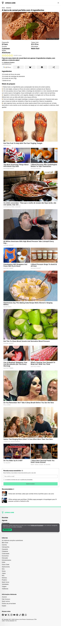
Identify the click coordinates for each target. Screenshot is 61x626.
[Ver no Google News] (7, 67)
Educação (5, 558)
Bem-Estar (5, 542)
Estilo (3, 562)
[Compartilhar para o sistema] (53, 67)
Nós (3, 575)
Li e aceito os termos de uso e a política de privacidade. (19, 479)
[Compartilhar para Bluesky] (30, 67)
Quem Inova (5, 582)
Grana (3, 571)
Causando (5, 549)
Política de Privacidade (37, 525)
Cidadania (5, 551)
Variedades (5, 584)
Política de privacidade (9, 603)
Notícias (4, 578)
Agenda (4, 520)
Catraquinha (5, 547)
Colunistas (5, 523)
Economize (5, 556)
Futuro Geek (5, 564)
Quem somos (6, 601)
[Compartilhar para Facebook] (42, 67)
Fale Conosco (6, 599)
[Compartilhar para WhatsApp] (18, 67)
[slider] (7, 55)
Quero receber (30, 484)
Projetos (4, 580)
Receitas (8, 7)
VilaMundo (5, 588)
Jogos (4, 573)
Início (3, 7)
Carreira (4, 545)
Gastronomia (6, 567)
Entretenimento (6, 560)
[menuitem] (30, 518)
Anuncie (4, 597)
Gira (3, 569)
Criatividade (5, 553)
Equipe (4, 606)
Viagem (4, 586)
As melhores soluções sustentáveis (12, 540)
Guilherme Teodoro (9, 62)
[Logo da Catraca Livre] (8, 2)
